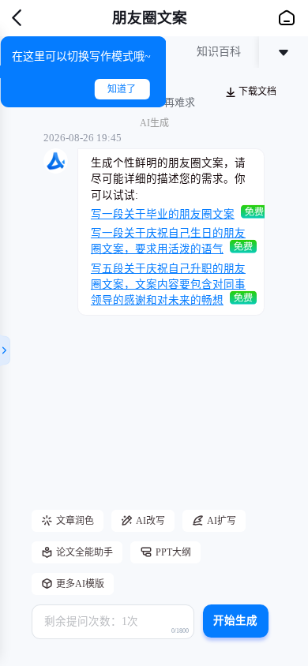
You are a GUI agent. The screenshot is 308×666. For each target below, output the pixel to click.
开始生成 (235, 621)
